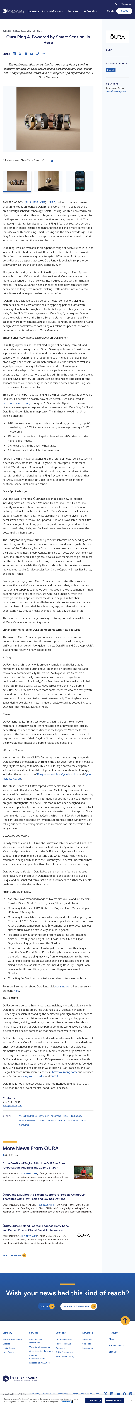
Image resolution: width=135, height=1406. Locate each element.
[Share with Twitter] (20, 54)
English (110, 70)
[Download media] (52, 160)
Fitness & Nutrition (56, 1120)
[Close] (132, 1400)
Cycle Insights (69, 774)
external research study (17, 403)
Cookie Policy (66, 1401)
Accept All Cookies (114, 1400)
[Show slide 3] (80, 181)
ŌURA (51, 202)
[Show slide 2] (48, 181)
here (16, 990)
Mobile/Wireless (27, 1120)
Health (84, 1120)
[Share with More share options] (43, 54)
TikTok (54, 1076)
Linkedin (39, 1076)
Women (41, 1120)
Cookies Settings (94, 1400)
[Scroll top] (125, 1320)
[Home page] (13, 11)
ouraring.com (63, 986)
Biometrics (73, 1120)
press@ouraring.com (12, 1105)
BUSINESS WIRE (35, 202)
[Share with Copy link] (37, 54)
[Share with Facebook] (26, 54)
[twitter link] (105, 1393)
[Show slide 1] (17, 181)
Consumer (24, 1125)
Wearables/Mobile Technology (34, 1116)
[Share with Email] (32, 54)
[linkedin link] (111, 1393)
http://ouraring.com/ (64, 1072)
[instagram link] (130, 1393)
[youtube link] (118, 1394)
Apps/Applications (59, 1116)
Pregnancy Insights (48, 774)
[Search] (116, 4)
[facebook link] (124, 1393)
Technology (76, 1116)
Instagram (26, 1076)
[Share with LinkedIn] (14, 54)
